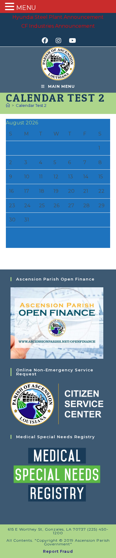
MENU (26, 7)
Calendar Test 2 (31, 105)
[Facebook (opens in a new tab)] (47, 40)
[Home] (8, 105)
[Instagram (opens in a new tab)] (60, 40)
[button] (10, 7)
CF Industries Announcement (58, 26)
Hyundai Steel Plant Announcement (58, 17)
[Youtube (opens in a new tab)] (71, 40)
